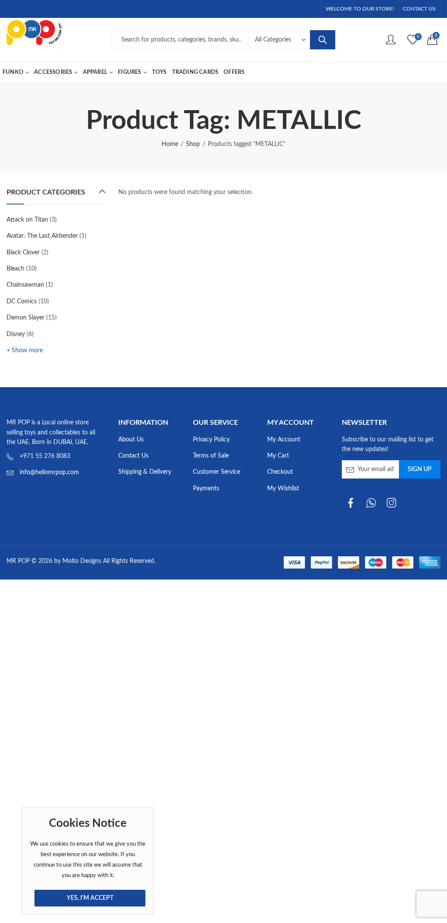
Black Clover (23, 253)
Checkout (280, 472)
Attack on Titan (27, 220)
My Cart (278, 456)
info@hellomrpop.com (49, 472)
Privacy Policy (211, 440)
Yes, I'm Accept (90, 898)
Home (170, 144)
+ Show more (25, 350)
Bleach (15, 269)
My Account (283, 440)
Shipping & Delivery (144, 472)
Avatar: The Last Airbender (42, 236)
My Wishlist (283, 489)
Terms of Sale (211, 456)
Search (322, 39)
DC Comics (22, 301)
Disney (16, 334)
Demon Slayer (26, 318)
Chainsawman (25, 285)
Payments (206, 489)
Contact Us (133, 456)
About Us (131, 440)
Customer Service (216, 472)
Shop (193, 144)
